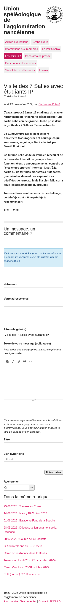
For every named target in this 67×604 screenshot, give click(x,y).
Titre (7, 439)
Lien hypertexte (14, 453)
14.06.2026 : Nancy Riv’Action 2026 (25, 513)
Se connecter (28, 601)
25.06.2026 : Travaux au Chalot (23, 506)
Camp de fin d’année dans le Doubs (25, 553)
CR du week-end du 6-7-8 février (23, 546)
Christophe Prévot (49, 104)
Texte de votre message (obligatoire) (27, 343)
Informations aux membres (21, 48)
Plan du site (11, 601)
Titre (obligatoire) (15, 329)
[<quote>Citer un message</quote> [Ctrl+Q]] (25, 361)
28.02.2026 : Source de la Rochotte (25, 538)
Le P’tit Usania (51, 48)
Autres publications (16, 41)
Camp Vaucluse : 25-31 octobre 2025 (26, 567)
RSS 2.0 (55, 601)
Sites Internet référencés (20, 70)
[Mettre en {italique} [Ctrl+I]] (13, 361)
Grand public (40, 41)
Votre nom (10, 284)
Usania (43, 70)
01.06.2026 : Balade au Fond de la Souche (29, 520)
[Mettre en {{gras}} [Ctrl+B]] (7, 361)
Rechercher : (12, 481)
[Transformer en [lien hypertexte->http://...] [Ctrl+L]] (19, 361)
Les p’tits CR (13, 56)
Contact (43, 601)
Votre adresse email (16, 298)
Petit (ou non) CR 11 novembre (22, 574)
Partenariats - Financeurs (20, 63)
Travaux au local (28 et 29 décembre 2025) (30, 560)
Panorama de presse (38, 56)
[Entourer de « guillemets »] (30, 361)
